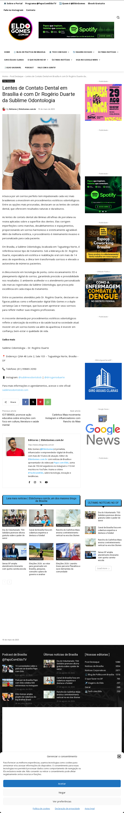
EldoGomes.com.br (37, 459)
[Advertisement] (41, 614)
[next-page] (9, 582)
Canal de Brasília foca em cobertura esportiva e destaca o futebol (40, 533)
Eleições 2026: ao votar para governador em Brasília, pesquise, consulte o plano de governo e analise (39, 569)
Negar (62, 792)
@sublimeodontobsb (30, 377)
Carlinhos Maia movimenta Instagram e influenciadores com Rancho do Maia (62, 418)
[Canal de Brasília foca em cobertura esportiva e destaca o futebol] (41, 518)
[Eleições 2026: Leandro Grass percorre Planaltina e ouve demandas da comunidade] (68, 551)
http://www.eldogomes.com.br (41, 445)
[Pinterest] (40, 402)
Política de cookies (41, 808)
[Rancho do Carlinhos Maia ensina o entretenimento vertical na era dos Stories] (68, 518)
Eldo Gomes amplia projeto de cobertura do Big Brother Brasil (25, 697)
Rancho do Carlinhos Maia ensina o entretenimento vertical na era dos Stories (68, 533)
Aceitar (62, 783)
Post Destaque (16, 76)
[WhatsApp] (48, 402)
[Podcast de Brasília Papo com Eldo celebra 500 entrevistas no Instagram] (7, 683)
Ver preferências (62, 801)
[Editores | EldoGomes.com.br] (4, 109)
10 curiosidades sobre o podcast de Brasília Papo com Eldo (26, 669)
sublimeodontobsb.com (15, 389)
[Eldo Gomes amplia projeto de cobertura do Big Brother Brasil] (7, 697)
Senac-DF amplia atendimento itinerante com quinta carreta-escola (14, 566)
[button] (119, 756)
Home (5, 76)
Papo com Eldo (61, 462)
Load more (102, 568)
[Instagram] (35, 481)
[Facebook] (25, 402)
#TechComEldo (35, 472)
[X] (33, 402)
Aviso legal (90, 808)
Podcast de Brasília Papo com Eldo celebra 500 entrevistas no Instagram (26, 683)
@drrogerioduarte (54, 377)
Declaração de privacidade (67, 808)
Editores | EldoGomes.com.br (22, 109)
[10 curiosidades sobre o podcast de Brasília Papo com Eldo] (7, 669)
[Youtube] (46, 481)
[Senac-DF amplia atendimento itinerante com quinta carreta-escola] (14, 551)
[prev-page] (4, 582)
